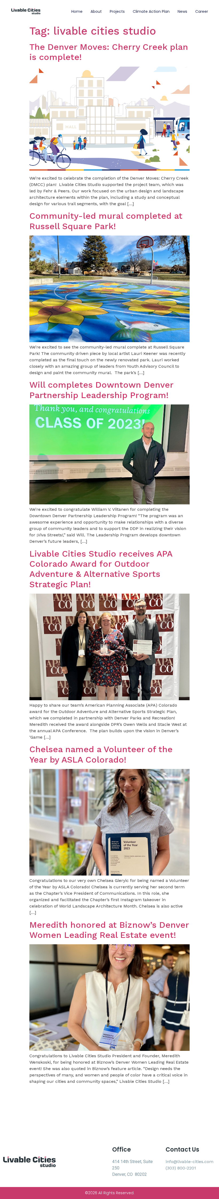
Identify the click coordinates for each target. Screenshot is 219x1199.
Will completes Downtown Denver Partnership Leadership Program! (101, 390)
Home (77, 11)
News (182, 11)
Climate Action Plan (151, 11)
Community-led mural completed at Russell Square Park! (105, 221)
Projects (117, 11)
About (96, 11)
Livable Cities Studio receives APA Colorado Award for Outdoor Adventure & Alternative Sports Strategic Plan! (100, 569)
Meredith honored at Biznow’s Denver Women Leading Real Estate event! (109, 930)
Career (201, 11)
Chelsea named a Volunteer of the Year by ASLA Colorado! (101, 754)
